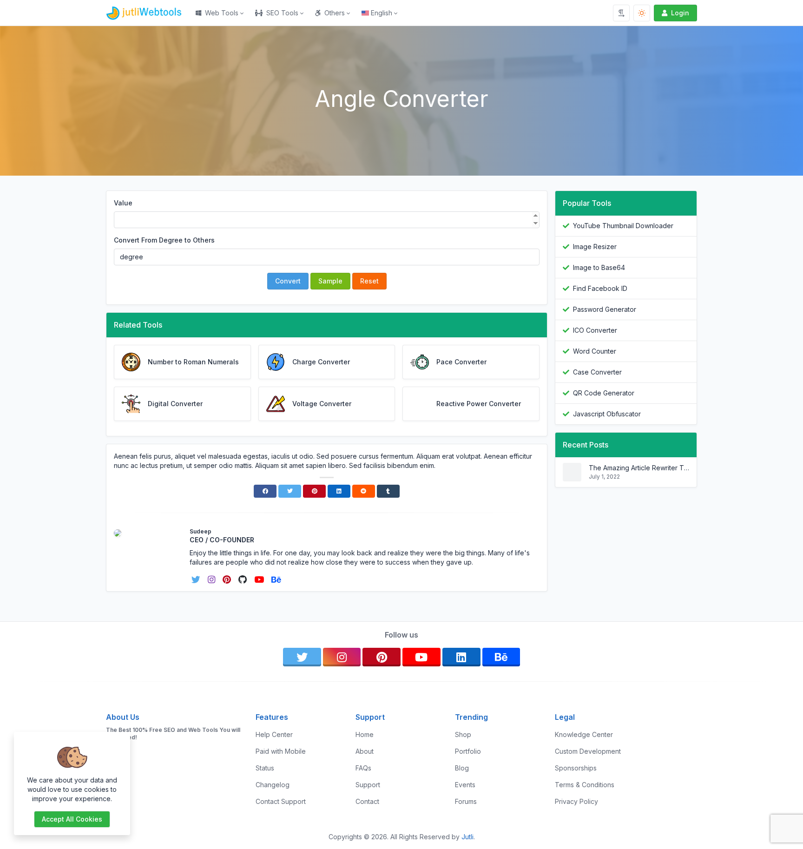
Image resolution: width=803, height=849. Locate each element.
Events (465, 785)
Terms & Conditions (584, 785)
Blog (462, 768)
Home (364, 734)
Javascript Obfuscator (607, 414)
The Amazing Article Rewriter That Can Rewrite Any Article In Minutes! (639, 468)
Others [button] (334, 13)
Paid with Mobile (281, 751)
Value (123, 203)
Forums (466, 801)
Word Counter (594, 351)
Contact (367, 801)
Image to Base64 (599, 267)
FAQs (363, 768)
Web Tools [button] (221, 13)
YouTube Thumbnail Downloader (623, 226)
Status (265, 768)
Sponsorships (576, 768)
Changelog (273, 785)
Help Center (274, 734)
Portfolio (468, 751)
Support (367, 785)
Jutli (467, 837)
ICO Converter (595, 330)
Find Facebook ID (600, 288)
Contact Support (281, 801)
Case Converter (597, 372)
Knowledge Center (584, 734)
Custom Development (588, 751)
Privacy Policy (576, 801)
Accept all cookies (72, 819)
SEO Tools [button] (282, 13)
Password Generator (604, 309)
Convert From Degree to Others (164, 240)
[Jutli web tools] (148, 13)
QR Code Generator (603, 393)
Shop (463, 734)
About (364, 751)
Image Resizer (595, 246)
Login (680, 13)
